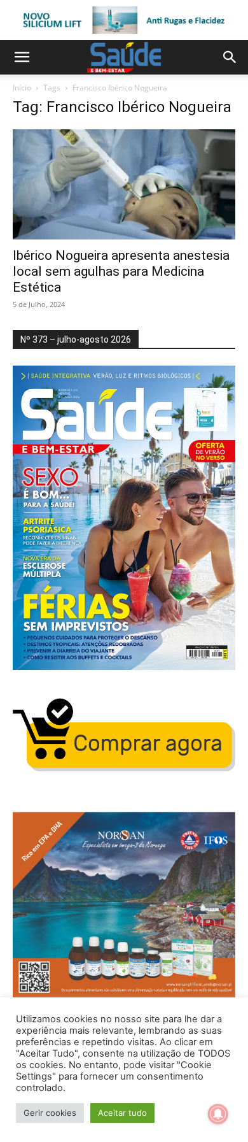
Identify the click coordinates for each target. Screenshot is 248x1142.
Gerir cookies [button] (50, 1113)
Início (22, 87)
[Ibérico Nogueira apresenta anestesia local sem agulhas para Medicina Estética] (124, 184)
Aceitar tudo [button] (122, 1113)
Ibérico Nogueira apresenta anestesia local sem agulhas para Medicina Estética (121, 271)
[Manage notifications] (218, 1114)
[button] (21, 57)
